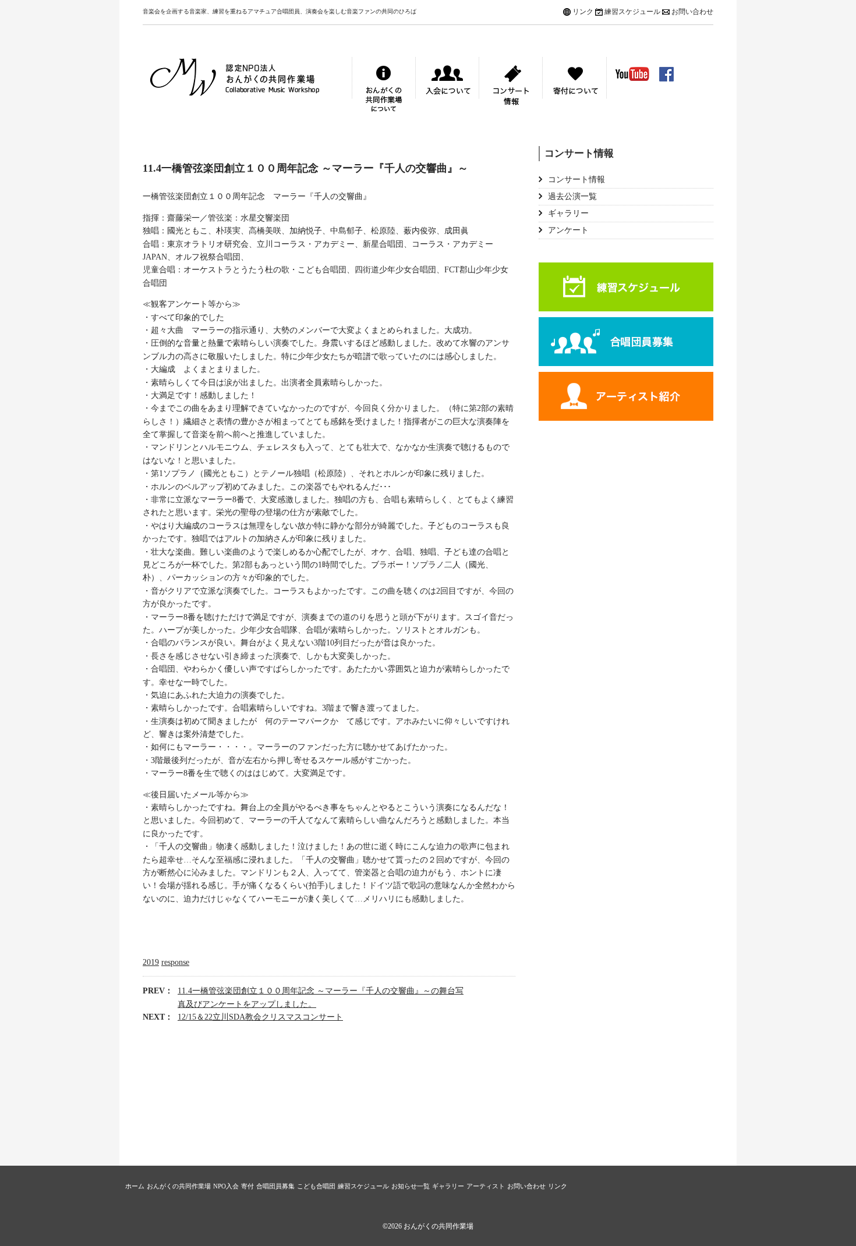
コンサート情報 (511, 86)
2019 (151, 962)
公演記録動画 (632, 74)
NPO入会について (447, 86)
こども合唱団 (316, 1186)
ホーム (134, 1186)
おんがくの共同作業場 (247, 86)
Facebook (666, 74)
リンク (582, 12)
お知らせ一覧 (410, 1186)
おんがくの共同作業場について (384, 86)
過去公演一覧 (572, 196)
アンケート (568, 230)
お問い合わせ (692, 12)
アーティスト (626, 396)
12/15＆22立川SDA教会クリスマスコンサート (260, 1017)
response (175, 962)
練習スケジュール (632, 12)
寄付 (247, 1186)
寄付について (574, 86)
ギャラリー (568, 213)
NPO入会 (226, 1186)
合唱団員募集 (626, 341)
